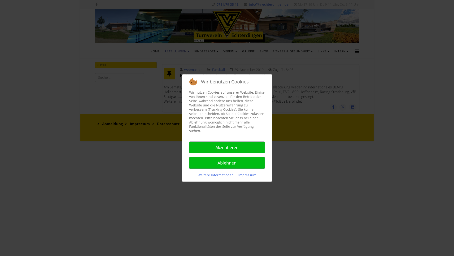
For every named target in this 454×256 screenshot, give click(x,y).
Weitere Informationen (216, 175)
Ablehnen (227, 163)
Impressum (247, 175)
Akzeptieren (227, 147)
